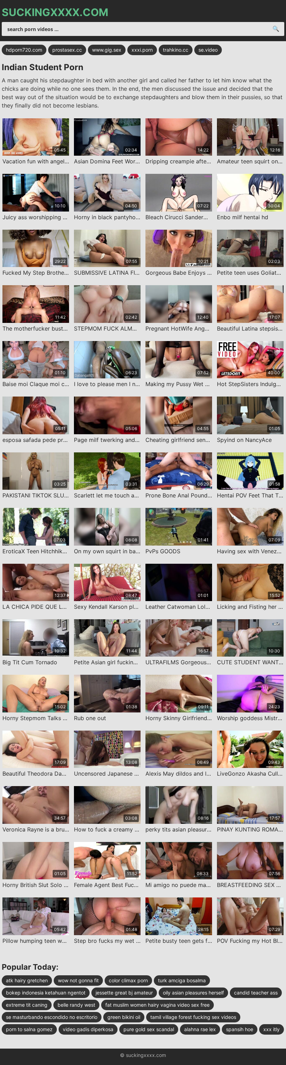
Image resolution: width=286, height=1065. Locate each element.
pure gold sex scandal (148, 1029)
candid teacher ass (256, 993)
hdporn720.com (24, 50)
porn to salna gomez (29, 1029)
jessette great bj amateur (124, 993)
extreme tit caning (26, 1005)
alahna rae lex (200, 1029)
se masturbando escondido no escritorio (51, 1017)
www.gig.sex (106, 50)
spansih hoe (239, 1029)
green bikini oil (123, 1017)
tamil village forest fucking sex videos (193, 1017)
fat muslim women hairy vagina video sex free (157, 1005)
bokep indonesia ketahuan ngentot (45, 993)
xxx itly (271, 1029)
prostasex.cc (67, 50)
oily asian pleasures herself (193, 993)
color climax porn (128, 980)
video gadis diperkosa (88, 1029)
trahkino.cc (175, 50)
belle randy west (76, 1005)
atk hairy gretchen (27, 980)
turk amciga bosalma (182, 980)
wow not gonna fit (78, 980)
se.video (208, 50)
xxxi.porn (142, 50)
